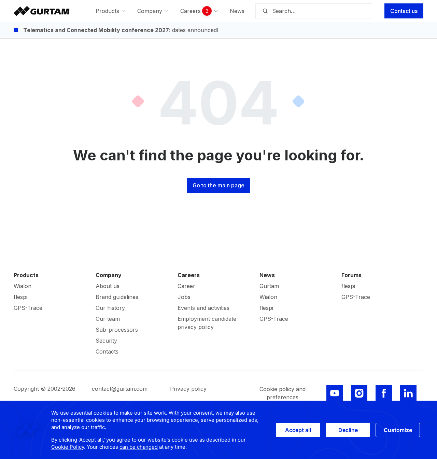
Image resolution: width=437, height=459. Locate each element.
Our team (108, 318)
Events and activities (203, 307)
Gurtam (269, 286)
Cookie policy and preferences (282, 393)
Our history (110, 307)
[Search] (265, 11)
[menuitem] (111, 11)
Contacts (107, 351)
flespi (20, 296)
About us (107, 286)
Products (26, 275)
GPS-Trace (28, 307)
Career (186, 286)
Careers (189, 275)
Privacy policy (188, 388)
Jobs (184, 296)
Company (109, 275)
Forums (351, 275)
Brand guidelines (117, 296)
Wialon (22, 286)
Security (106, 340)
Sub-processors (117, 329)
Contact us (404, 11)
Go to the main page (218, 185)
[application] (218, 430)
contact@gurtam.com (119, 388)
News (267, 275)
